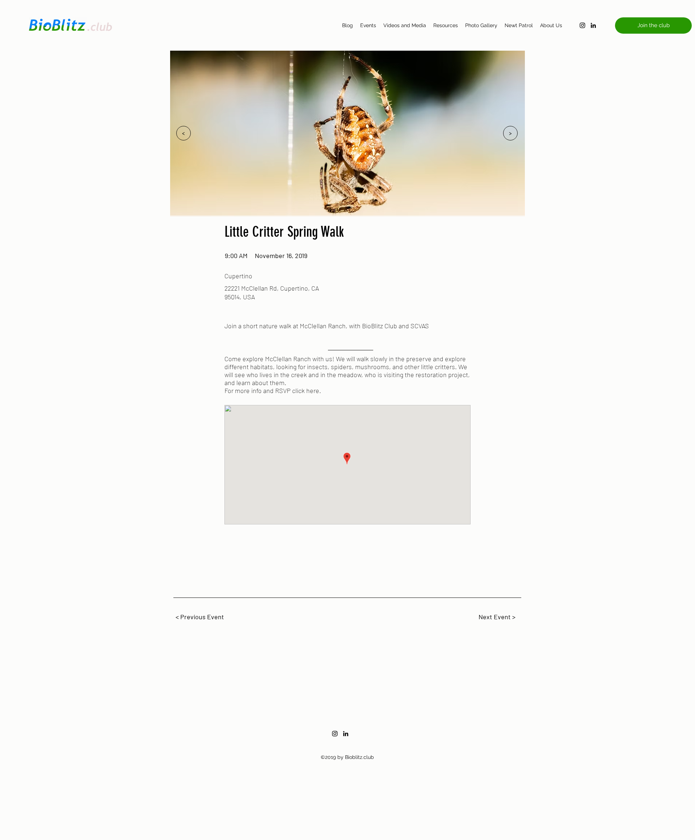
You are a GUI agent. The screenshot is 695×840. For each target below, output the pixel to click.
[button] (653, 25)
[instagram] (582, 25)
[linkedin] (593, 25)
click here (305, 390)
